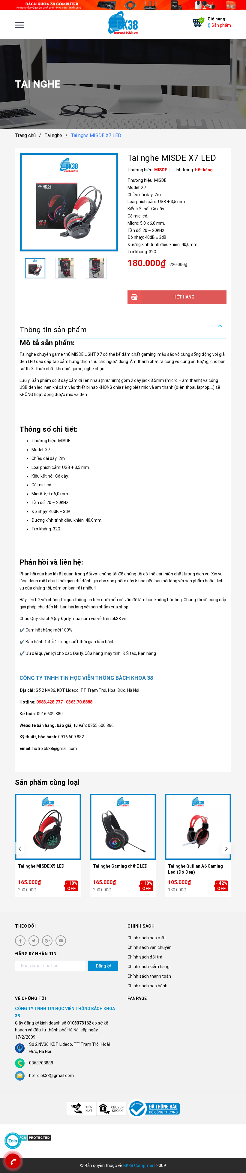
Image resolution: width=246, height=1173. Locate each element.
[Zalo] (12, 1140)
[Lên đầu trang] (231, 1153)
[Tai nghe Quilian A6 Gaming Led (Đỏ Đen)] (198, 827)
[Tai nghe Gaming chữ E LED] (123, 827)
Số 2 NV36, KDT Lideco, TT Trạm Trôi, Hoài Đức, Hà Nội (87, 690)
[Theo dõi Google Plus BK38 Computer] (47, 940)
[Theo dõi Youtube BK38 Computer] (61, 940)
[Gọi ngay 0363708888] (12, 1161)
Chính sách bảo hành (147, 985)
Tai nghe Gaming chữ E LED (120, 866)
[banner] (123, 5)
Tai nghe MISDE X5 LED (41, 866)
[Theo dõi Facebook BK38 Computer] (20, 940)
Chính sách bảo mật (147, 937)
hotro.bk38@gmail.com (51, 1075)
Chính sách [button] (141, 926)
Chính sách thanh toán (149, 976)
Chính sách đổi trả (145, 957)
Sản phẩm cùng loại (47, 782)
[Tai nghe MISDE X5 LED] (48, 827)
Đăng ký (103, 966)
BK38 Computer (138, 1165)
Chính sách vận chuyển (150, 947)
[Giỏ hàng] (197, 22)
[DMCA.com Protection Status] (33, 1137)
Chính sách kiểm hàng (149, 966)
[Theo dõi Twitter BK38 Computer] (33, 940)
